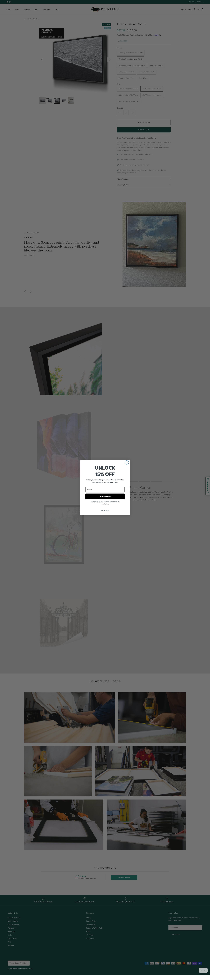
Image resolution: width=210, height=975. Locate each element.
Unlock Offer (105, 496)
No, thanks (105, 510)
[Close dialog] (127, 462)
